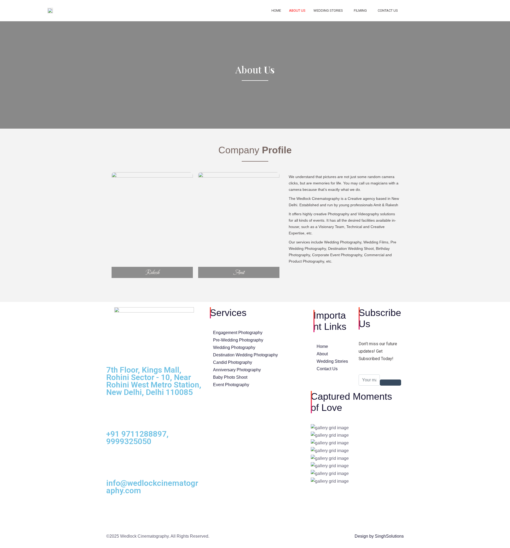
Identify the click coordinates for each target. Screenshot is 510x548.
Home (276, 10)
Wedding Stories (328, 10)
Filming (360, 10)
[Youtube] (456, 11)
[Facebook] (441, 11)
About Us (297, 10)
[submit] (390, 383)
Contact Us (388, 10)
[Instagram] (470, 11)
